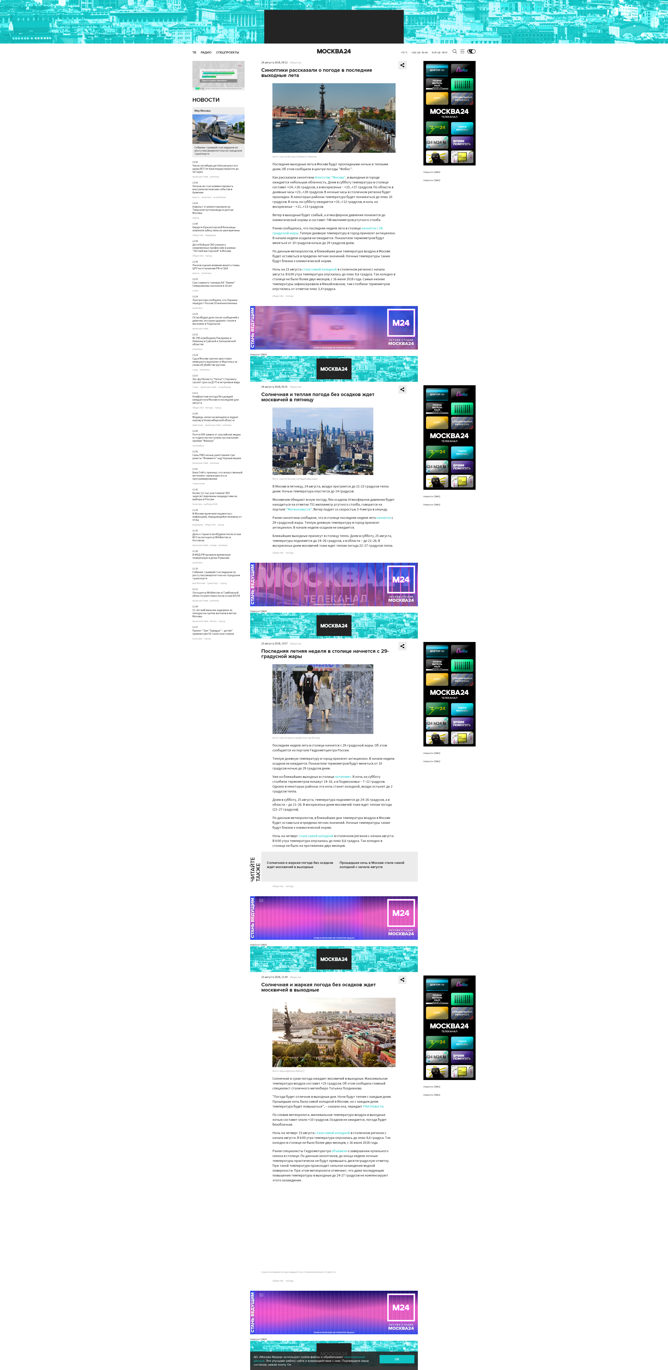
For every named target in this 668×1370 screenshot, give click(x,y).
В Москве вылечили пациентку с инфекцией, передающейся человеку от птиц (217, 517)
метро (213, 621)
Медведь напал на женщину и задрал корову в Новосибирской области (215, 418)
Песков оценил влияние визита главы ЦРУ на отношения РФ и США (216, 266)
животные (197, 425)
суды (195, 370)
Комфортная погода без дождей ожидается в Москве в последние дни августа (215, 400)
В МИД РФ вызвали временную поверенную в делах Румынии (211, 556)
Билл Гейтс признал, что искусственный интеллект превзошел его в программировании (217, 476)
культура (197, 638)
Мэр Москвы (202, 111)
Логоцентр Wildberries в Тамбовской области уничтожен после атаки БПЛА (216, 594)
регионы (214, 177)
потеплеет (343, 776)
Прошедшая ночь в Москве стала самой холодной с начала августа (372, 865)
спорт (195, 290)
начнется (383, 517)
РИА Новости (373, 1106)
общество (198, 235)
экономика (198, 445)
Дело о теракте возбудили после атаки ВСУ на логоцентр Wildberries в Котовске (216, 537)
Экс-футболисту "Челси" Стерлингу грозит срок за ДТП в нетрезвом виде (216, 380)
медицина (210, 235)
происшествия (200, 177)
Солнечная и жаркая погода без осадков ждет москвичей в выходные (300, 865)
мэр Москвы (198, 583)
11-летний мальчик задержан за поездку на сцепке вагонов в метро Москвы (214, 613)
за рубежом (219, 197)
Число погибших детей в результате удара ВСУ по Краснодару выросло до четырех (215, 169)
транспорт (212, 583)
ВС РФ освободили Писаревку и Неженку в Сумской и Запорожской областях (214, 341)
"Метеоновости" (299, 509)
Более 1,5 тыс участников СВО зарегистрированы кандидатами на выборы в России (214, 496)
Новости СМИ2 (258, 354)
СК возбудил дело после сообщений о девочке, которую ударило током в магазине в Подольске (215, 321)
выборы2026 (210, 504)
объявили (339, 1151)
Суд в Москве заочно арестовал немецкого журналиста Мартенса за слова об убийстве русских (214, 362)
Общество (295, 62)
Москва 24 (334, 51)
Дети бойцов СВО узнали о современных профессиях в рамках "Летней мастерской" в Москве (214, 248)
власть (196, 197)
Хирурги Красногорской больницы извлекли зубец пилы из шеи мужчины (216, 228)
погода (209, 408)
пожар (213, 545)
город (195, 218)
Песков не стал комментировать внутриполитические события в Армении (212, 189)
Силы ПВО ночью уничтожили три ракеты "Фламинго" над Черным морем (216, 456)
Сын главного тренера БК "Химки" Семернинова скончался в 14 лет (213, 284)
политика (206, 197)
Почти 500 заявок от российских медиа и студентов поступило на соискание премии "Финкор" (216, 438)
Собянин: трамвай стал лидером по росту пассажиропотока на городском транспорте (218, 151)
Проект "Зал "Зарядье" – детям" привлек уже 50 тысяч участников (213, 632)
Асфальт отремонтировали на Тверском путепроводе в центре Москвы (212, 210)
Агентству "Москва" (330, 177)
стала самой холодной (319, 269)
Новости (206, 100)
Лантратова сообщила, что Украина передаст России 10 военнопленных (214, 301)
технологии (198, 483)
